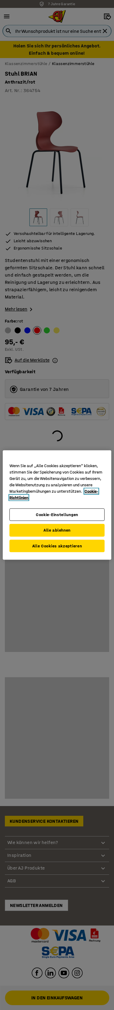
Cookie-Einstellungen (57, 514)
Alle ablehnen (57, 530)
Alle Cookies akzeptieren (57, 545)
